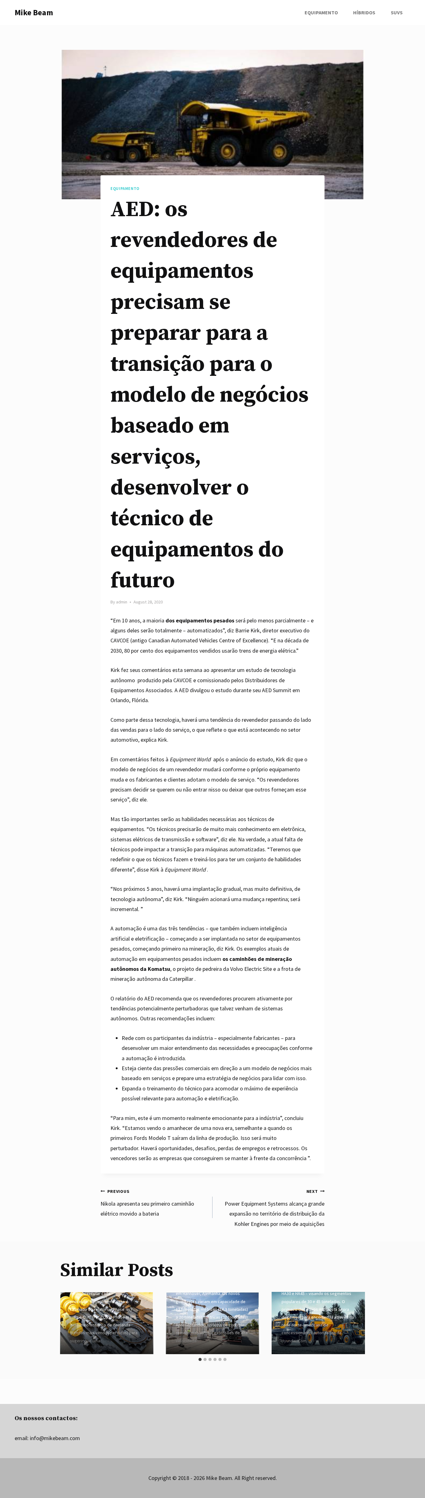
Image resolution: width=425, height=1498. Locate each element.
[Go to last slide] (71, 1323)
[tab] (200, 1359)
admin (121, 602)
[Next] (353, 1323)
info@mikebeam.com (55, 1438)
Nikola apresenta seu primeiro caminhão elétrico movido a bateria (147, 1202)
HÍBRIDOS (364, 12)
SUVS (397, 12)
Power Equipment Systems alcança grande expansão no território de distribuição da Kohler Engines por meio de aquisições (275, 1207)
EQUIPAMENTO (321, 12)
